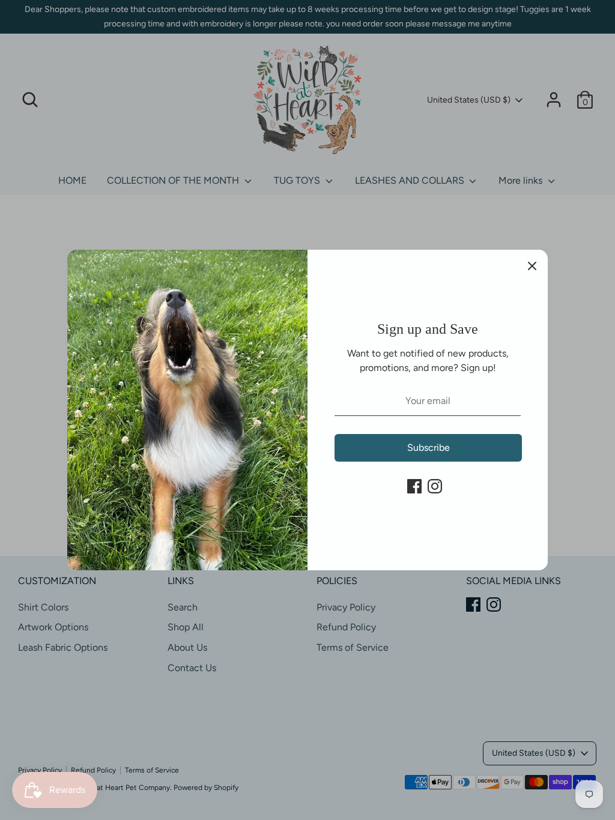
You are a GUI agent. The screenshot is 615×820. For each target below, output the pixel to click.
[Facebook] (414, 486)
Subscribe (428, 447)
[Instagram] (435, 486)
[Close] (532, 265)
